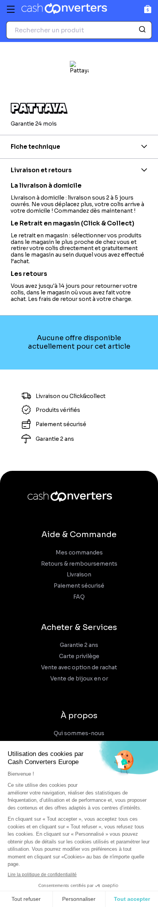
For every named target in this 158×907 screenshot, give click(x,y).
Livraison (79, 574)
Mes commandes (79, 552)
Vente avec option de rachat (79, 667)
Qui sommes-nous (79, 733)
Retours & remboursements (79, 564)
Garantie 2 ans (79, 645)
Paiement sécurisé (79, 586)
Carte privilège (79, 656)
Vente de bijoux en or (79, 678)
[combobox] (79, 30)
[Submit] (143, 30)
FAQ (79, 597)
